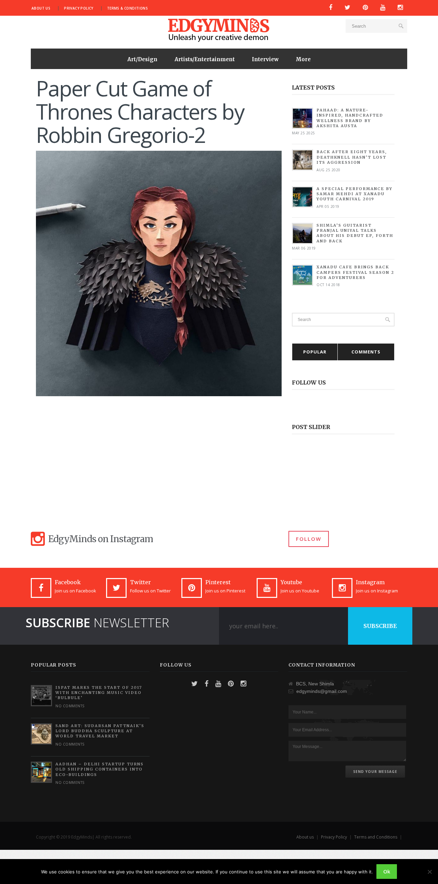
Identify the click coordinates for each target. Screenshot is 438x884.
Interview (265, 59)
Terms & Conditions (127, 8)
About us (40, 8)
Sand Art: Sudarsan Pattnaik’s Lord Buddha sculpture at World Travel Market (99, 731)
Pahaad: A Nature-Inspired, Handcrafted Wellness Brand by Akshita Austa (350, 118)
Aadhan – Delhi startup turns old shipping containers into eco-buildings (99, 769)
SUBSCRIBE (380, 625)
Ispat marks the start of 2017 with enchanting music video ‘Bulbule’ (98, 692)
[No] (429, 871)
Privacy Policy (78, 8)
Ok (386, 871)
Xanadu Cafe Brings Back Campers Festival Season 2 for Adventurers (355, 272)
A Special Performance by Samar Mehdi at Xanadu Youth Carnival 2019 (354, 194)
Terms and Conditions (375, 837)
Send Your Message (375, 771)
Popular (314, 352)
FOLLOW (308, 538)
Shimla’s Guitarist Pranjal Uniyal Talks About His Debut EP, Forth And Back (355, 233)
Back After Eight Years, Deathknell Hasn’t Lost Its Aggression (352, 157)
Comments (366, 352)
